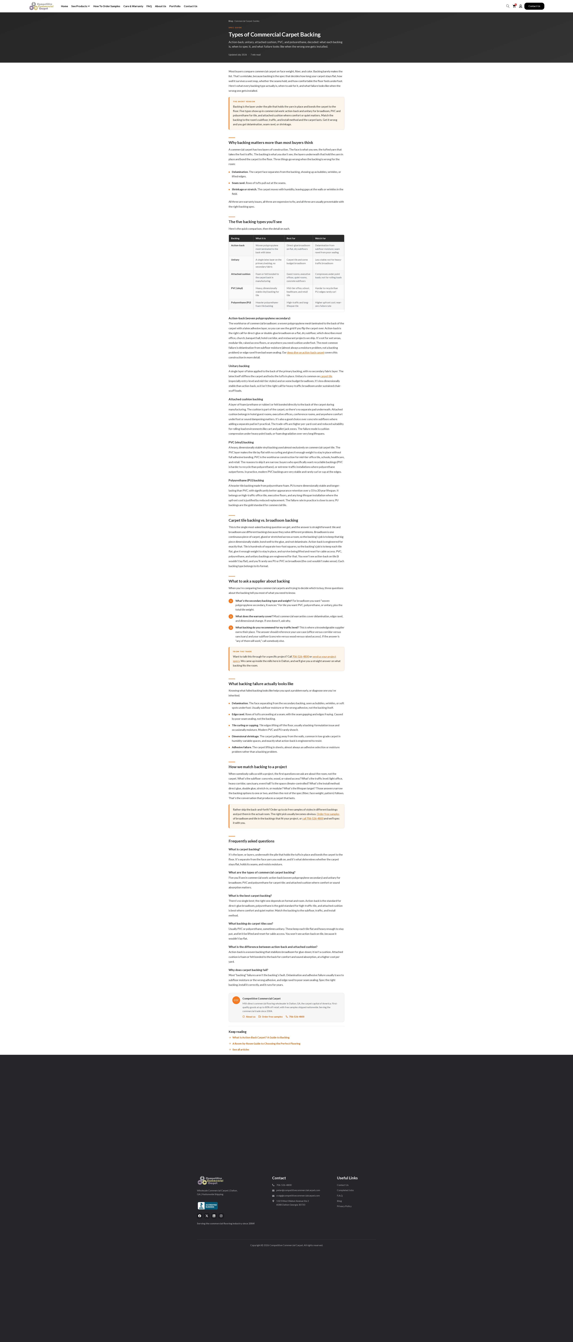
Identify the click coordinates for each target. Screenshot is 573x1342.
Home (64, 6)
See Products (79, 6)
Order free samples (328, 814)
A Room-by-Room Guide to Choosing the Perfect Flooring (266, 1043)
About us (250, 1016)
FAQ (149, 6)
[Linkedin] (214, 1216)
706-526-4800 (300, 656)
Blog (231, 21)
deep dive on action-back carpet (305, 352)
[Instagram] (221, 1216)
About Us (160, 6)
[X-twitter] (207, 1216)
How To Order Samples (106, 6)
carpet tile (326, 376)
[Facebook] (199, 1216)
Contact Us (190, 6)
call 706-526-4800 (312, 818)
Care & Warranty (133, 6)
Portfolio (175, 6)
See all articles (240, 1049)
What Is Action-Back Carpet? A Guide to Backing (260, 1037)
